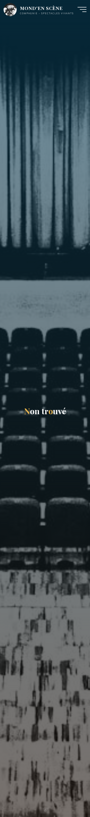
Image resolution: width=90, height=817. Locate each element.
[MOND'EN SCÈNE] (10, 9)
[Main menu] (82, 9)
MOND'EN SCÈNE (41, 8)
